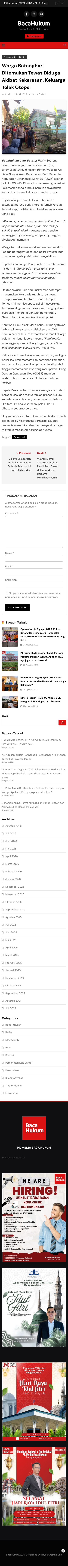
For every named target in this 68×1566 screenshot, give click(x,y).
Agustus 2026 (13, 826)
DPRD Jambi (12, 1040)
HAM (8, 1047)
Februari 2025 (13, 962)
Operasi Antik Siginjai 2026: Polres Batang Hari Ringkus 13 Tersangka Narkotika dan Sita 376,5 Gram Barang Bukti (33, 773)
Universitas (11, 1093)
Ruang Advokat (14, 1078)
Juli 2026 (10, 833)
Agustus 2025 (13, 917)
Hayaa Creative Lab (51, 1554)
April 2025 (11, 947)
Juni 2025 (11, 932)
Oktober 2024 (13, 985)
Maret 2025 (12, 955)
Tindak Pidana (13, 1085)
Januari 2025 (13, 970)
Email (9, 566)
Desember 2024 (14, 978)
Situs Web (11, 579)
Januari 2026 (13, 879)
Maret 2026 (12, 863)
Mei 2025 (10, 940)
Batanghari (9, 57)
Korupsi (9, 1055)
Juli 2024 (10, 1008)
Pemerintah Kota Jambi (18, 1062)
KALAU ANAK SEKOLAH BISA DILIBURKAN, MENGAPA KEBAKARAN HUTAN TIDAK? (26, 3)
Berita (22, 57)
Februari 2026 (13, 871)
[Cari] (62, 722)
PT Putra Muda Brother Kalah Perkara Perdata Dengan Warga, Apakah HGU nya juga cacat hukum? (41, 656)
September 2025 (15, 909)
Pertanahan (12, 1070)
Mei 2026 (10, 848)
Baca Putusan (13, 1024)
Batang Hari (19, 437)
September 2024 (15, 993)
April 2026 (11, 856)
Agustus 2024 (13, 1000)
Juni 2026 (11, 841)
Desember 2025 (14, 886)
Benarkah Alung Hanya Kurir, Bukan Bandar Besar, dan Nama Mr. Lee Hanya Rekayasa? (43, 681)
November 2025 (14, 894)
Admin (8, 94)
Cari (5, 716)
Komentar (11, 513)
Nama (9, 553)
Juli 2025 (10, 924)
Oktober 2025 (13, 902)
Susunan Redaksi (15, 1157)
